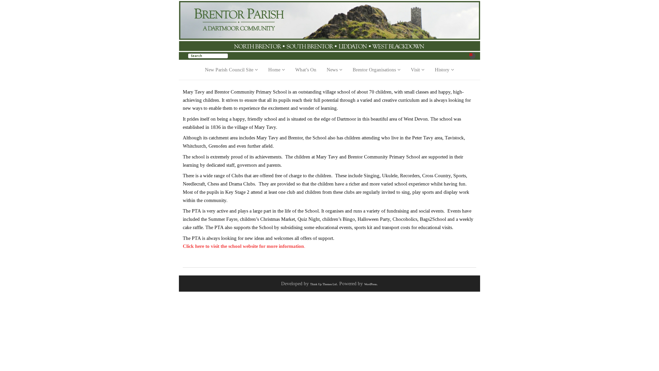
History (442, 69)
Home (274, 69)
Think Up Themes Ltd (323, 284)
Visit (415, 69)
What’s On (305, 69)
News (332, 69)
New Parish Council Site (229, 69)
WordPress (370, 284)
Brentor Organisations (374, 69)
